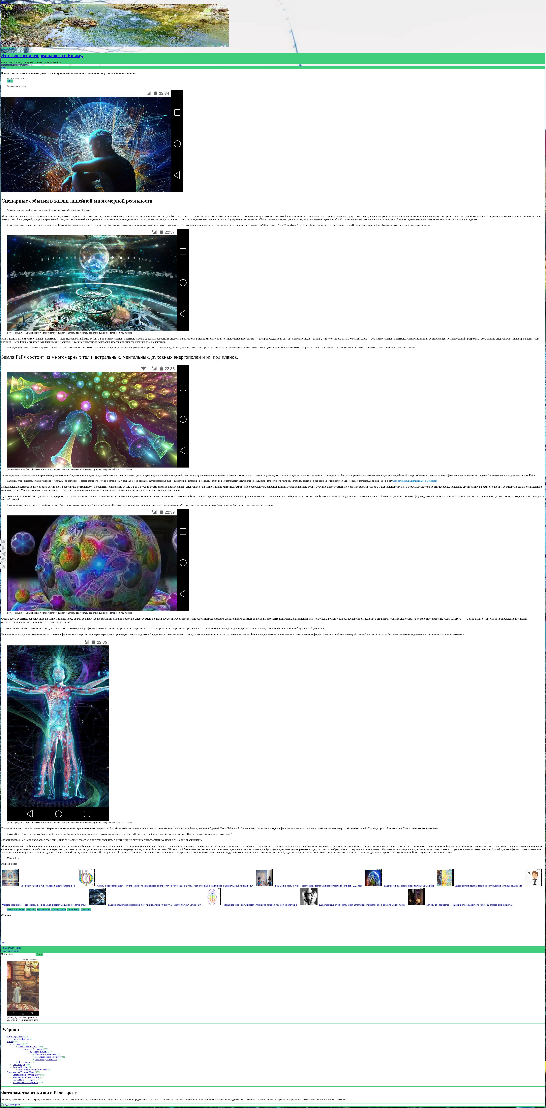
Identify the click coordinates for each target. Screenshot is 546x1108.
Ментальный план (16, 909)
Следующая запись (11, 951)
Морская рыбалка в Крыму (48, 1057)
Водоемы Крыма (21, 1039)
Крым (10, 1041)
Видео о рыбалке (15, 1036)
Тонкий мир (73, 909)
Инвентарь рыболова (45, 1054)
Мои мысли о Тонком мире (26, 1077)
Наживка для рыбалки (46, 1059)
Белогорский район (27, 1046)
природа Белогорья (33, 1049)
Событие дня (19, 1064)
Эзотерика (86, 909)
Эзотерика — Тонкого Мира (20, 1072)
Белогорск (18, 1044)
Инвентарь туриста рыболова (32, 1069)
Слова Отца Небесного (24, 1080)
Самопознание (58, 909)
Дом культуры (25, 1062)
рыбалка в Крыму (38, 1052)
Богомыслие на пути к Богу (26, 1075)
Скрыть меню (8, 48)
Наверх (4, 2)
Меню (4, 67)
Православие (43, 909)
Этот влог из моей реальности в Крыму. (42, 55)
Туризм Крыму (20, 1067)
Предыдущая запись (11, 948)
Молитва (31, 909)
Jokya (10, 81)
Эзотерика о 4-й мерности (25, 1082)
